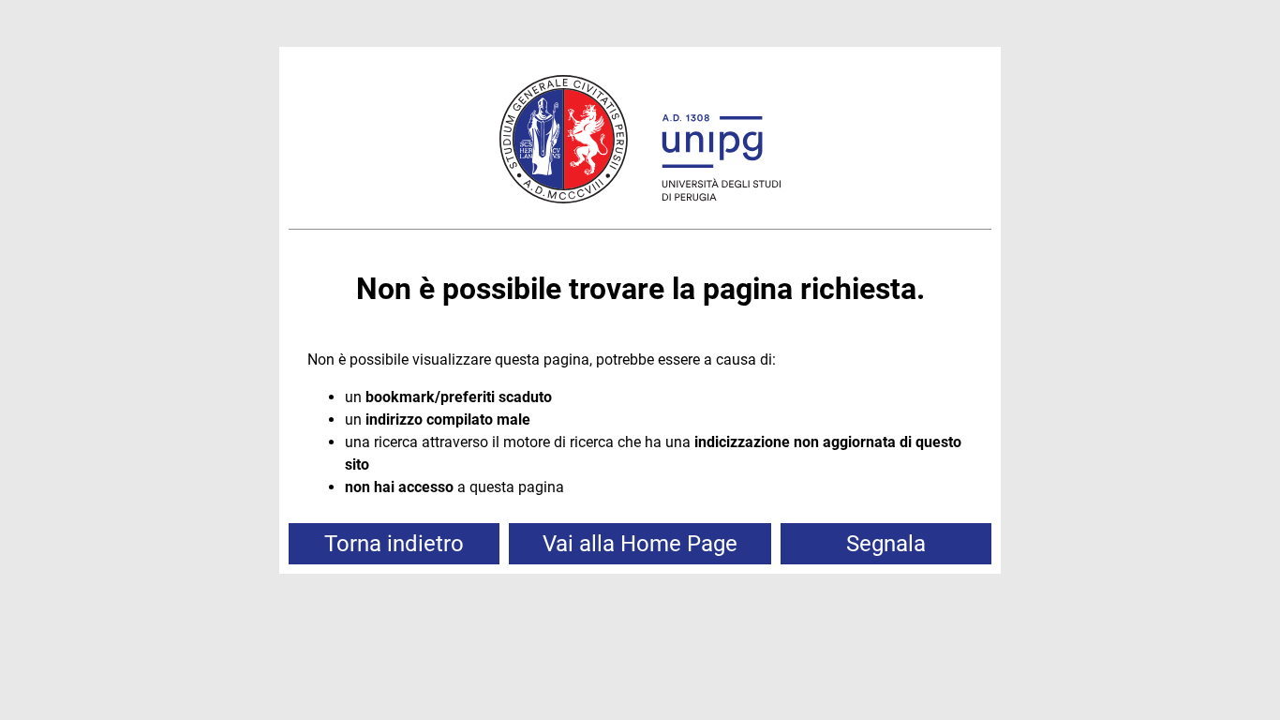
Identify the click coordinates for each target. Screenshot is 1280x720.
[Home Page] (640, 142)
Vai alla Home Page (640, 544)
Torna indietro (394, 544)
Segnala (886, 544)
